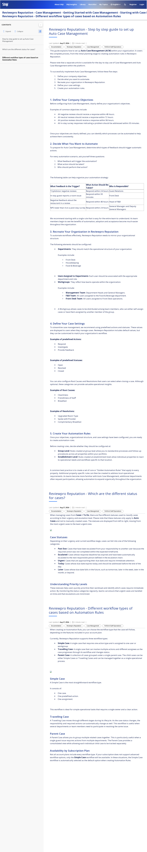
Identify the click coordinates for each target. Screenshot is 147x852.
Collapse (20, 31)
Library (83, 4)
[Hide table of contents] (40, 25)
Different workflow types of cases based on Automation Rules (20, 59)
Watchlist (92, 4)
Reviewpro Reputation (74, 47)
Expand (8, 31)
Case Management (93, 47)
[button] (125, 4)
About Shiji (59, 4)
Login (142, 4)
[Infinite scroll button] (40, 31)
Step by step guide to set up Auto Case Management (17, 40)
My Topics (103, 4)
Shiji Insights (71, 4)
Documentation (56, 47)
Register (133, 4)
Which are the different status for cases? (18, 49)
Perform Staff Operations (113, 47)
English (116, 4)
